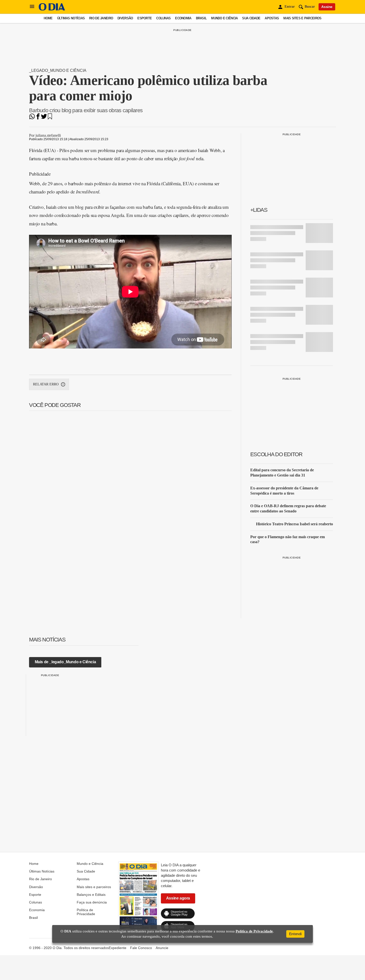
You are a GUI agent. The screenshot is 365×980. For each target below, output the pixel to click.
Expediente (117, 948)
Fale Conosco (141, 948)
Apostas (272, 18)
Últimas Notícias (71, 18)
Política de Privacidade (86, 912)
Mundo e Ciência (224, 18)
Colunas (163, 18)
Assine (326, 7)
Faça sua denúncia (92, 902)
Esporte (144, 18)
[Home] (52, 9)
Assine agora (178, 898)
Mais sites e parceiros (302, 18)
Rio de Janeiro (101, 18)
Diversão (125, 18)
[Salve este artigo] (50, 118)
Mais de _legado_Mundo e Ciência (65, 662)
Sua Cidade (251, 18)
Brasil (201, 18)
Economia (183, 18)
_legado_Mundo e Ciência (57, 70)
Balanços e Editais (91, 895)
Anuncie (162, 948)
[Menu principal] (32, 6)
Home (48, 18)
